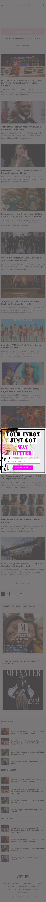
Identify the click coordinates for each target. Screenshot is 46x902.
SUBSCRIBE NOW (21, 468)
